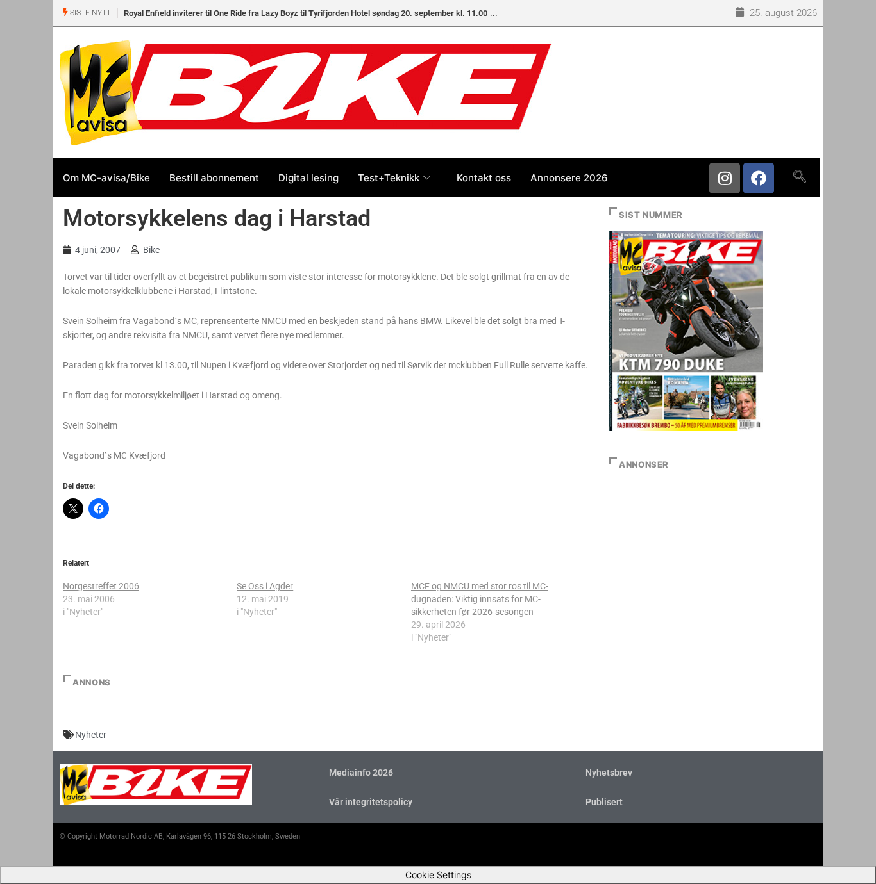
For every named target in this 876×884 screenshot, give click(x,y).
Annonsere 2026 (569, 178)
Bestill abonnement (214, 178)
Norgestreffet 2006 (101, 586)
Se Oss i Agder (265, 586)
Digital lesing (308, 178)
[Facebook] (758, 178)
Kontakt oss (484, 178)
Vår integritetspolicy (370, 802)
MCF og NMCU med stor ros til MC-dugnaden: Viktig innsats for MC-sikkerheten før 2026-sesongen (479, 599)
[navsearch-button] (799, 177)
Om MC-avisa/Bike (106, 178)
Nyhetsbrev (608, 772)
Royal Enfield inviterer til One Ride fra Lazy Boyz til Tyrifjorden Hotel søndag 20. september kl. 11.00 (305, 13)
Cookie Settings (438, 874)
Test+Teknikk (388, 178)
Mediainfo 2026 (361, 772)
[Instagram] (724, 178)
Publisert (604, 802)
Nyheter (90, 735)
